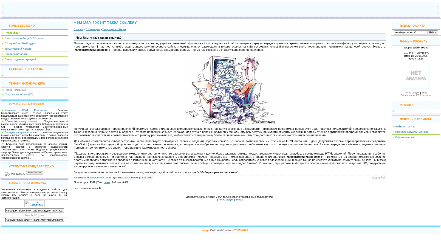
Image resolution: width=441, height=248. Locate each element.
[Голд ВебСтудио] (34, 206)
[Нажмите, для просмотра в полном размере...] (230, 123)
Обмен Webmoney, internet (21, 121)
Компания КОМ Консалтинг (26, 110)
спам (107, 182)
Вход (238, 199)
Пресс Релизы (13, 89)
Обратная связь (405, 137)
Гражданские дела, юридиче (21, 132)
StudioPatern (131, 177)
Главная (78, 29)
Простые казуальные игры (412, 131)
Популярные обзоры (17, 94)
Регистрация (226, 199)
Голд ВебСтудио (34, 215)
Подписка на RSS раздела (416, 95)
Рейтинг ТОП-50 (405, 126)
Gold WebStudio (220, 230)
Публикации (93, 29)
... (30, 157)
